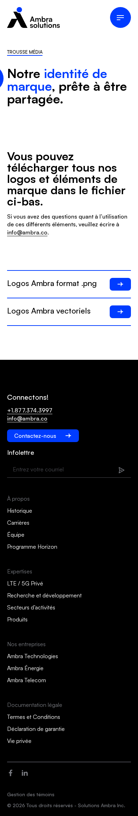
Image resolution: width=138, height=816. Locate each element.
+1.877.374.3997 (29, 410)
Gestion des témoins (30, 794)
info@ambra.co (27, 232)
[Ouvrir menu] (120, 17)
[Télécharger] (120, 284)
